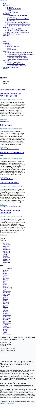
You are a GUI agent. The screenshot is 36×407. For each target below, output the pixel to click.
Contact (6, 36)
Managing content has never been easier (10, 94)
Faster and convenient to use (6, 252)
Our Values (6, 294)
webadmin (3, 99)
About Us (10, 7)
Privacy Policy (5, 299)
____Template (7, 268)
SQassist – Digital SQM (14, 29)
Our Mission (6, 292)
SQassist (6, 305)
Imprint (5, 284)
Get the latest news (9, 182)
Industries (6, 286)
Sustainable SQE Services (12, 34)
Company (6, 5)
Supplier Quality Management (7, 326)
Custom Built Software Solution (6, 277)
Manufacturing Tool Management (18, 22)
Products (6, 27)
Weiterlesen (3, 120)
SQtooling (6, 311)
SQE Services (5, 309)
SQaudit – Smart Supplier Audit (17, 30)
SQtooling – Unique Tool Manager (18, 32)
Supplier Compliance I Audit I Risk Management (20, 54)
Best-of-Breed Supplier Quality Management (20, 53)
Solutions (6, 14)
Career (9, 10)
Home (5, 4)
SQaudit (5, 307)
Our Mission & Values (14, 9)
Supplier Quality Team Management (19, 25)
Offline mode (6, 125)
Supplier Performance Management (18, 24)
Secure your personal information (10, 211)
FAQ (4, 281)
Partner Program (12, 12)
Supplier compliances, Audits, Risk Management (7, 315)
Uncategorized (17, 99)
